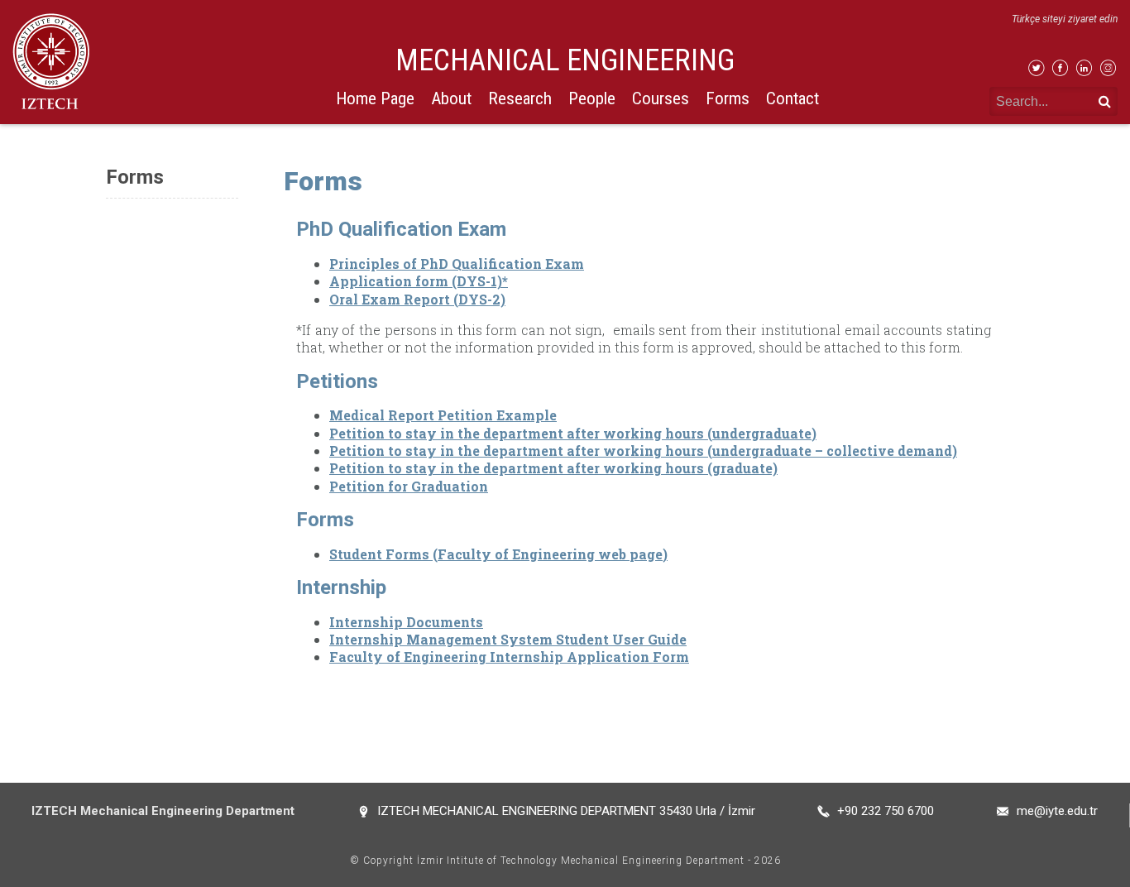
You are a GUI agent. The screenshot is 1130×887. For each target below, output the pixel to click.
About (451, 98)
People (591, 98)
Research (520, 98)
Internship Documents (406, 621)
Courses (660, 98)
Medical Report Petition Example (443, 415)
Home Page (375, 98)
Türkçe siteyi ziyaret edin (1065, 19)
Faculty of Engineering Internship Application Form (509, 656)
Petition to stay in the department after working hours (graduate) (553, 468)
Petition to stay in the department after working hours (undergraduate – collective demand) (643, 450)
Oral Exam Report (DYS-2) (417, 299)
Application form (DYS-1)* (418, 281)
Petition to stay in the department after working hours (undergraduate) (572, 433)
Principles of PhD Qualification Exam (456, 263)
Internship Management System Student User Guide (508, 639)
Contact (792, 98)
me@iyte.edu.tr (1057, 810)
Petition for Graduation (408, 486)
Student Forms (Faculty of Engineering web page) (498, 554)
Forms (727, 98)
